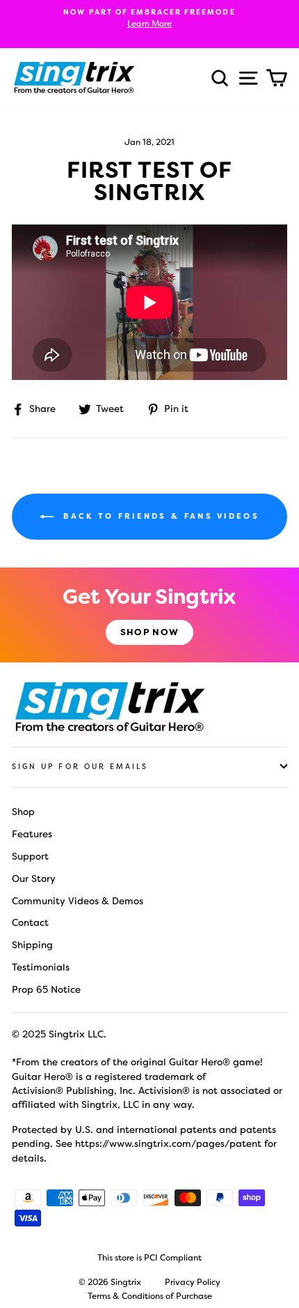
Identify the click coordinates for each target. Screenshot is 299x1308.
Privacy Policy (192, 1282)
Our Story (34, 878)
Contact (30, 922)
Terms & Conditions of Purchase (150, 1296)
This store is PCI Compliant (149, 1257)
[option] (149, 18)
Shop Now (149, 632)
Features (32, 834)
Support (30, 856)
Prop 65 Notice (46, 989)
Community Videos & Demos (77, 901)
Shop (23, 811)
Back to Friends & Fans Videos (159, 516)
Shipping (32, 944)
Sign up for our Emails (80, 766)
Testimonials (41, 967)
